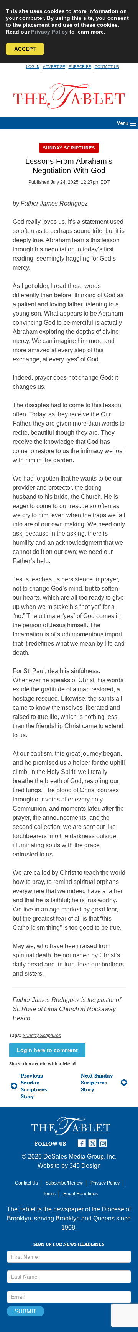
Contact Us (107, 67)
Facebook (82, 1143)
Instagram (104, 1143)
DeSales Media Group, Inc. (80, 1156)
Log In (32, 67)
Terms (49, 1193)
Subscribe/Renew (64, 1183)
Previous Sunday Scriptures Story (34, 1086)
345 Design (85, 1165)
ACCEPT (25, 49)
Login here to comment (47, 1050)
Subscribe (80, 67)
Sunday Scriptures (69, 148)
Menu (122, 123)
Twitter (93, 1143)
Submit (25, 1311)
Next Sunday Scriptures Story (97, 1082)
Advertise (54, 67)
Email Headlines (80, 1193)
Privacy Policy (49, 32)
